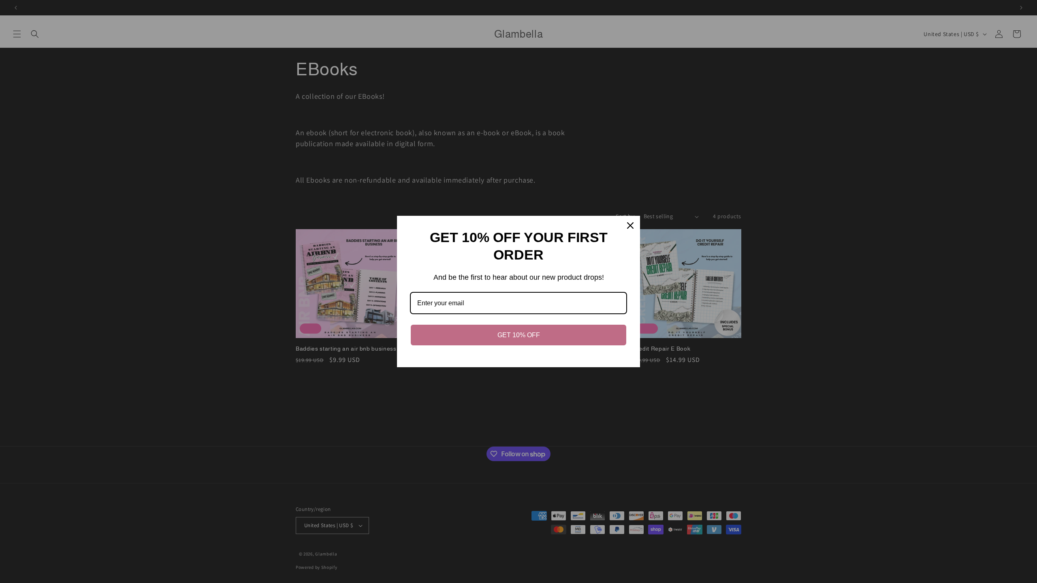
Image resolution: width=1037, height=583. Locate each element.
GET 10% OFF (518, 335)
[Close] (630, 225)
